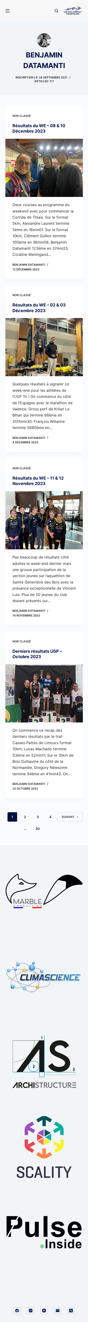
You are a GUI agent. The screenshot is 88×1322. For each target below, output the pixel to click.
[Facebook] (17, 1310)
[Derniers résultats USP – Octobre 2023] (44, 693)
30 (37, 829)
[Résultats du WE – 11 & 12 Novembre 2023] (44, 520)
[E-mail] (57, 1310)
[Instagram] (30, 1310)
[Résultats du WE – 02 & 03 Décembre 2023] (44, 347)
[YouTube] (44, 1310)
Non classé (21, 116)
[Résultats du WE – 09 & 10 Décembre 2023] (44, 168)
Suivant (68, 817)
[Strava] (71, 1310)
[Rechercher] (56, 10)
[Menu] (7, 11)
